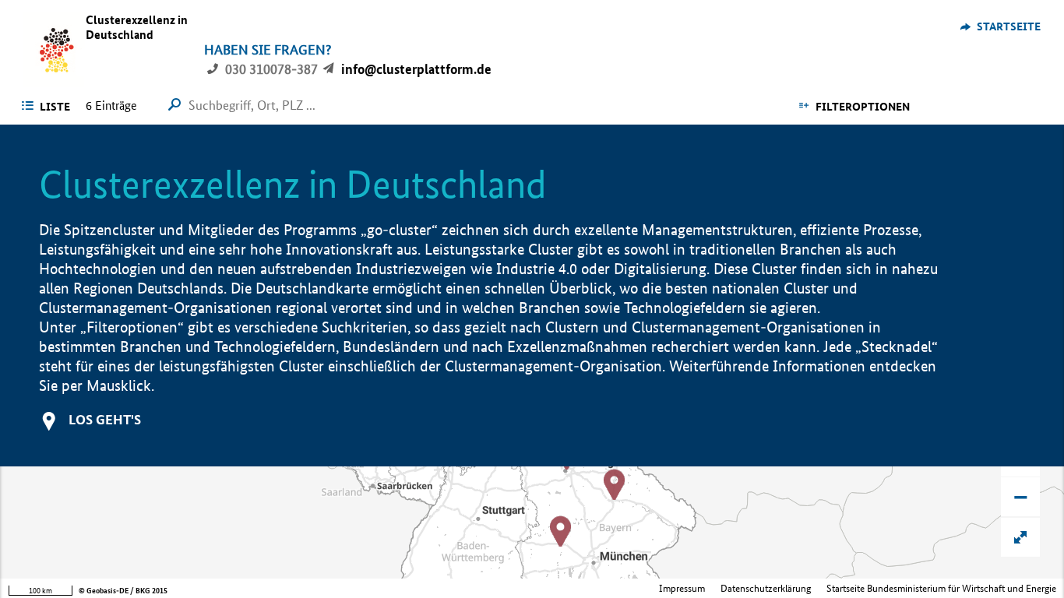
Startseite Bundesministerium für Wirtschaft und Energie (941, 588)
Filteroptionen (863, 107)
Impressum (682, 588)
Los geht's (105, 419)
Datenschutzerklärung (765, 588)
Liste (55, 107)
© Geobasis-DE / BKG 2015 (123, 590)
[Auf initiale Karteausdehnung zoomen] (1020, 537)
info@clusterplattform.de (416, 69)
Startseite (1009, 26)
